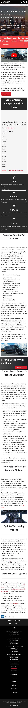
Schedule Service (5, 216)
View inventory (14, 671)
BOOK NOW (5, 94)
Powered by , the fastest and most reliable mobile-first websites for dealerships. (14, 701)
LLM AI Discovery (14, 674)
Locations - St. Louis (8, 17)
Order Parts (4, 229)
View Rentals (4, 202)
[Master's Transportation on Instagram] (15, 623)
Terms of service (14, 692)
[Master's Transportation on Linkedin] (18, 623)
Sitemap (14, 685)
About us (14, 681)
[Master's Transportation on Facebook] (9, 623)
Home (2, 17)
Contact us (14, 678)
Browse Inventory (5, 189)
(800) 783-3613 (15, 636)
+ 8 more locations (14, 663)
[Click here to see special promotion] (14, 5)
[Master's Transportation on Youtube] (12, 623)
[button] (21, 2)
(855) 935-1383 (11, 128)
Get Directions (6, 44)
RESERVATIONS (20, 367)
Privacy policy (14, 688)
